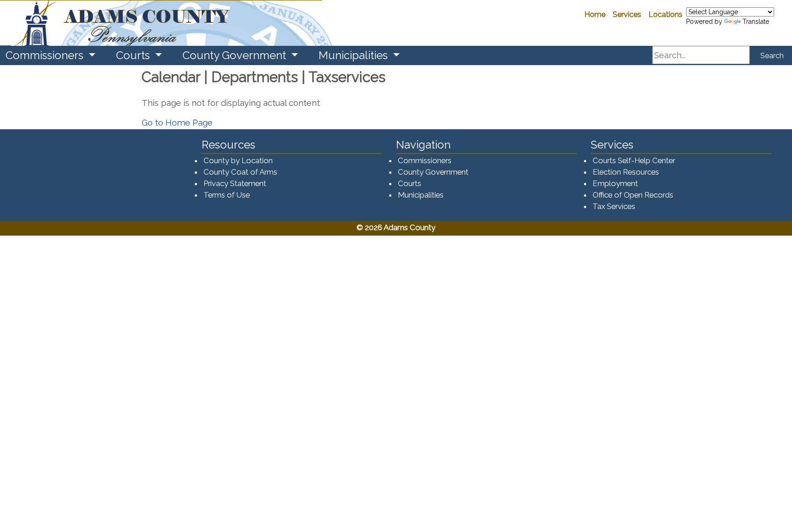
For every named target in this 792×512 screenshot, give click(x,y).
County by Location (238, 160)
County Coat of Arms (240, 171)
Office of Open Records (633, 194)
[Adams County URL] (161, 23)
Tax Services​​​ (614, 206)
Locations (665, 14)
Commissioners (424, 160)
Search (772, 55)
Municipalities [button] (354, 55)
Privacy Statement (235, 183)
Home (594, 14)
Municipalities (421, 194)
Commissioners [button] (46, 55)
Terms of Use (227, 194)
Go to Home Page (177, 122)
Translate (755, 21)
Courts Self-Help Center (634, 160)
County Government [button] (235, 55)
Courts (409, 183)
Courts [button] (134, 55)
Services (627, 14)
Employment (615, 183)
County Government (433, 171)
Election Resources (626, 171)
